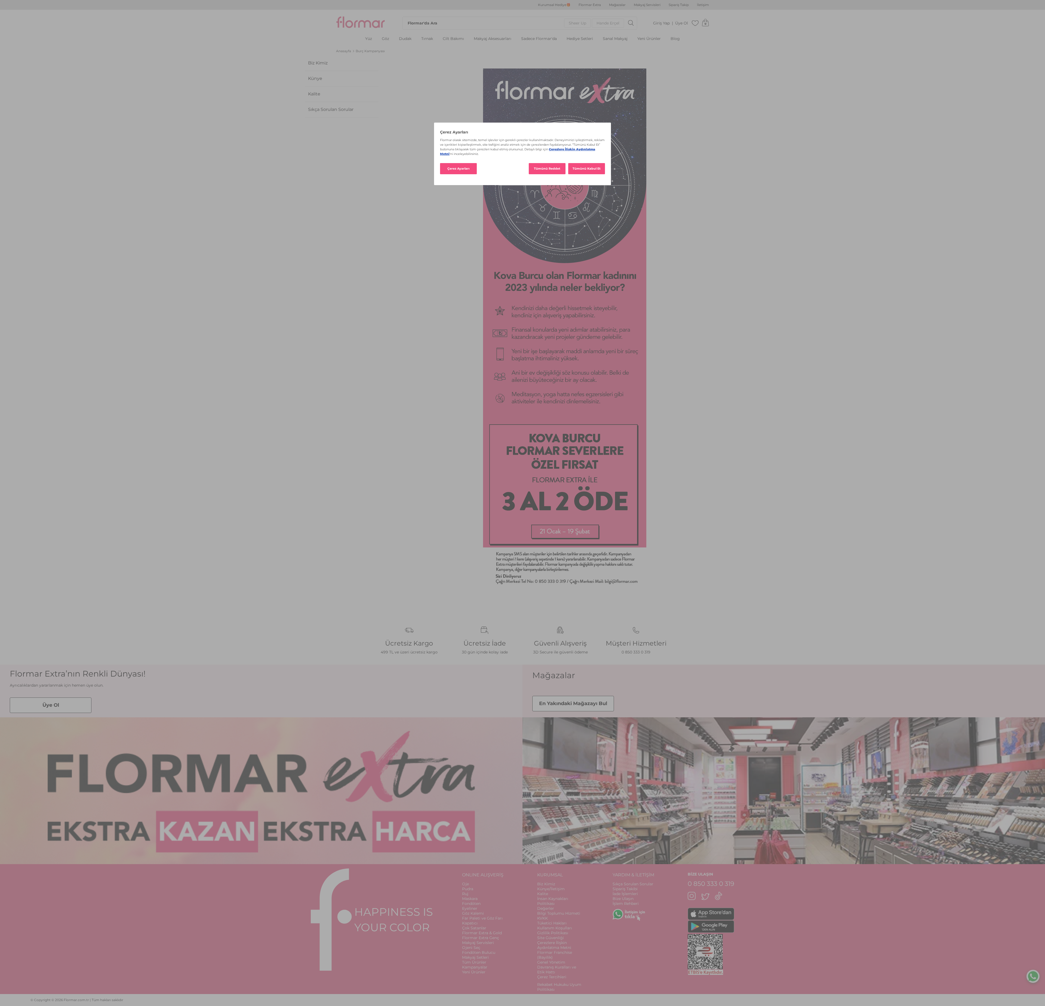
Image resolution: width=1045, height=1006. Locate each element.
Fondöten (471, 903)
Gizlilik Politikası (552, 932)
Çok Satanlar (474, 928)
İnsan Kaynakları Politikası (552, 901)
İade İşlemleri (625, 893)
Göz (385, 38)
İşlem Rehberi (626, 903)
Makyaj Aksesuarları (492, 38)
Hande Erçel (608, 23)
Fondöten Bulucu (478, 952)
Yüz (368, 38)
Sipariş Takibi (625, 888)
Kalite (314, 93)
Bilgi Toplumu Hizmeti (558, 913)
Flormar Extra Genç (480, 937)
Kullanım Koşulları (554, 928)
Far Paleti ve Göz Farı (482, 918)
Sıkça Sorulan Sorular (331, 109)
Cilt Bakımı (453, 38)
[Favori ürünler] (695, 23)
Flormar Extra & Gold (482, 932)
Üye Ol (681, 23)
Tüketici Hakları (552, 923)
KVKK (542, 918)
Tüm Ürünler (474, 962)
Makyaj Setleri (475, 957)
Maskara (470, 898)
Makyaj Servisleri (647, 5)
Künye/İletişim (551, 888)
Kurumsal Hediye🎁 (554, 5)
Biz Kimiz (318, 63)
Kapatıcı (470, 923)
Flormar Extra (590, 5)
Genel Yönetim (551, 962)
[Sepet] (705, 23)
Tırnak (427, 38)
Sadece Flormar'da (539, 38)
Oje (465, 884)
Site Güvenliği (550, 937)
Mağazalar (617, 5)
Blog (675, 38)
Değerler (545, 908)
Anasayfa (344, 51)
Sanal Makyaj (615, 38)
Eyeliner (469, 908)
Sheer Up (577, 23)
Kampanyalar (474, 967)
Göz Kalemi (473, 913)
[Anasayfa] (360, 23)
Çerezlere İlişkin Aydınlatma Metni (554, 945)
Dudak (405, 38)
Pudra (467, 888)
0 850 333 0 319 (636, 652)
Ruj (465, 893)
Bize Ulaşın (623, 898)
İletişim (703, 5)
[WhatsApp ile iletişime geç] (1033, 977)
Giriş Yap (661, 23)
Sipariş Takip (679, 5)
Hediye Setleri (580, 38)
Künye (315, 78)
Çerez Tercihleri (551, 976)
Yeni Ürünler (649, 38)
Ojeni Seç (471, 947)
